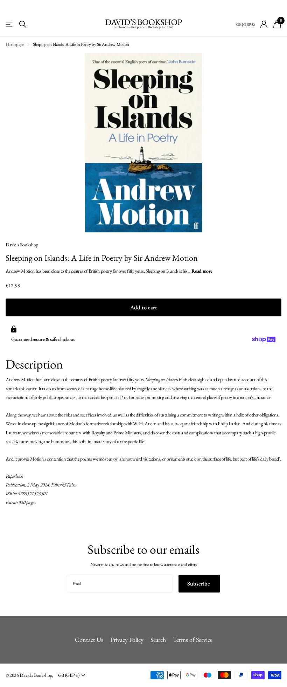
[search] (22, 24)
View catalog (10, 24)
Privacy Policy (127, 640)
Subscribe (199, 583)
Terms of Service (192, 640)
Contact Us (89, 640)
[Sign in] (264, 24)
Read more (202, 271)
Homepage (15, 44)
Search (158, 640)
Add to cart (143, 307)
